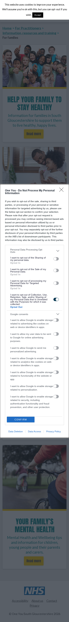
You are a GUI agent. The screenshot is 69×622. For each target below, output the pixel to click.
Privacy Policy (53, 431)
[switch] (56, 259)
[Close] (62, 191)
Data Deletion (15, 431)
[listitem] (34, 250)
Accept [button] (37, 15)
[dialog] (34, 311)
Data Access (34, 431)
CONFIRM (21, 419)
